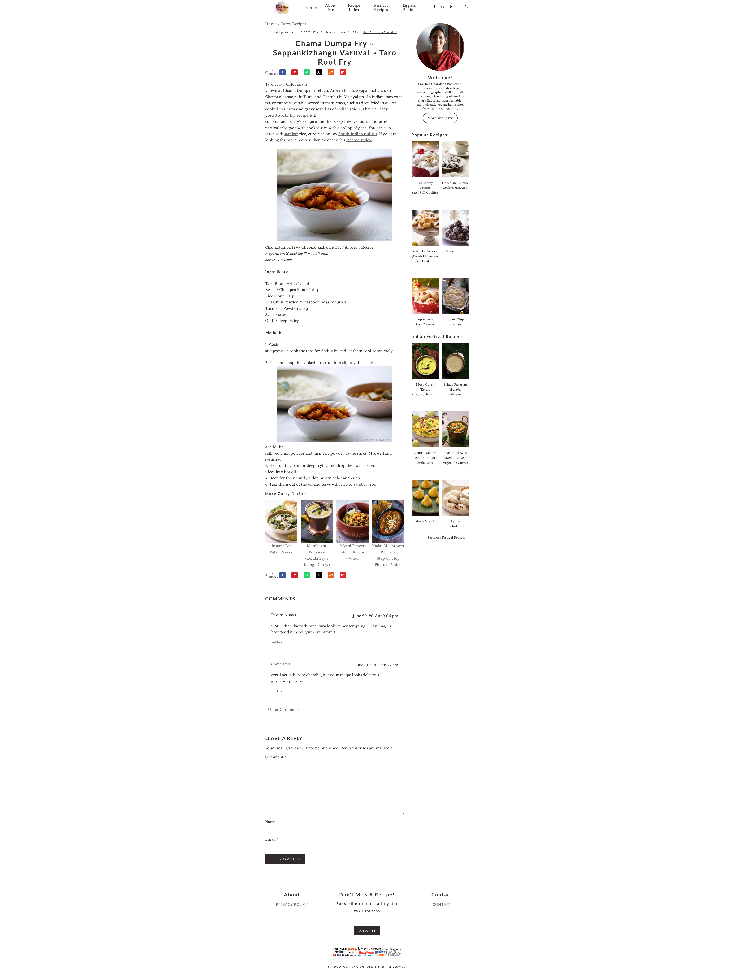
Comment (275, 757)
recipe (303, 115)
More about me (440, 118)
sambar (291, 134)
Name (271, 822)
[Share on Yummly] (332, 72)
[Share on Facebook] (284, 72)
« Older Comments (282, 710)
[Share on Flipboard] (344, 72)
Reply (277, 641)
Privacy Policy (292, 904)
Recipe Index (354, 8)
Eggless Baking (409, 8)
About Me (331, 8)
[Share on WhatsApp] (308, 72)
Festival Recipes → (455, 537)
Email (272, 839)
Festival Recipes (381, 8)
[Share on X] (320, 72)
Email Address (367, 911)
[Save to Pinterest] (296, 72)
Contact (442, 904)
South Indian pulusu (357, 134)
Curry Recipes (293, 24)
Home (311, 8)
